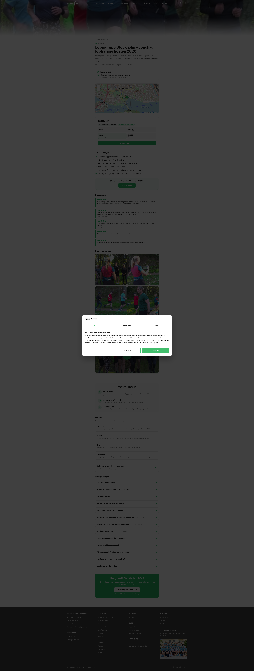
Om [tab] (156, 325)
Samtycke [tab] (97, 326)
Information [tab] (127, 325)
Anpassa (126, 350)
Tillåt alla (155, 350)
